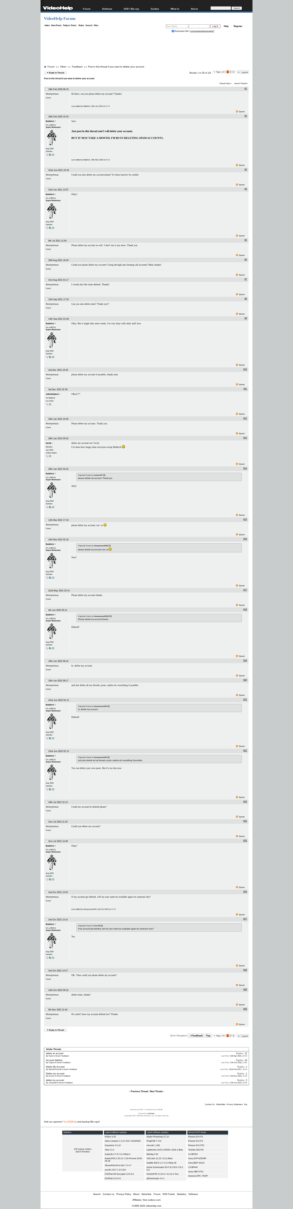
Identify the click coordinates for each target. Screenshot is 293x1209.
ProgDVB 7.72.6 (153, 1141)
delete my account (55, 1080)
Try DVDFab (69, 1121)
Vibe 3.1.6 (109, 1150)
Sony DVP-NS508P (197, 1158)
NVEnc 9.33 (110, 1137)
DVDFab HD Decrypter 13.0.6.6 (119, 1174)
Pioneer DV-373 (195, 1141)
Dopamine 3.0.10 (113, 1145)
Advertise (146, 1194)
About (136, 1194)
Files (96, 25)
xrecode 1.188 (153, 1145)
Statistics (181, 1194)
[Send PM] (53, 155)
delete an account (54, 1053)
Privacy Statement (235, 1104)
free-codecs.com (152, 1199)
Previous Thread (139, 1091)
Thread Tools (224, 84)
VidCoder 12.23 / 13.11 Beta (159, 1158)
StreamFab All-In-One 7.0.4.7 (118, 1165)
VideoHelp (220, 1104)
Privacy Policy (123, 1194)
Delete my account (55, 1073)
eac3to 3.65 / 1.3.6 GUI (115, 1170)
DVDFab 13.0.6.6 (113, 1178)
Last (244, 72)
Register (238, 26)
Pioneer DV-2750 (196, 1145)
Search (88, 25)
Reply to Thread (55, 72)
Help (226, 26)
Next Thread (156, 1091)
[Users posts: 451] (47, 457)
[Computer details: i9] (50, 155)
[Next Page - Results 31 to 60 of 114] (239, 72)
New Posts (56, 25)
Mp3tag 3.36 (152, 1154)
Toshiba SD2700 (196, 1150)
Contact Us (210, 1104)
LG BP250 (193, 1154)
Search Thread (240, 84)
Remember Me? (182, 31)
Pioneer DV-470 (195, 1137)
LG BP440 (193, 1167)
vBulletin (151, 1114)
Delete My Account (55, 1067)
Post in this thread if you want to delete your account (116, 66)
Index (47, 25)
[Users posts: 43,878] (47, 155)
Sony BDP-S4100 (196, 1163)
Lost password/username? (202, 31)
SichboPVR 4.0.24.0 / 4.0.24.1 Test (162, 1174)
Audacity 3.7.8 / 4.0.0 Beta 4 (117, 1154)
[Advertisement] (146, 50)
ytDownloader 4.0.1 (155, 1178)
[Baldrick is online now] (57, 138)
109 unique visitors (82, 1149)
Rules (81, 25)
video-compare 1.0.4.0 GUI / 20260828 (123, 1141)
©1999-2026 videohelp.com (146, 1205)
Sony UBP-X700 (195, 1172)
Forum (86, 8)
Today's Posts (69, 25)
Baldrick (50, 121)
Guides (155, 8)
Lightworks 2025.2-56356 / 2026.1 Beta (164, 1150)
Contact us (108, 1194)
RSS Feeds (169, 1194)
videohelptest (52, 394)
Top (208, 1035)
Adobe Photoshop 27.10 (157, 1137)
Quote (242, 112)
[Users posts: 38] (47, 405)
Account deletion (54, 1060)
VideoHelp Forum (59, 18)
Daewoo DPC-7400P (198, 1176)
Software (107, 8)
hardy (48, 443)
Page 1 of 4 (220, 72)
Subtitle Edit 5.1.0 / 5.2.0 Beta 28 (161, 1163)
